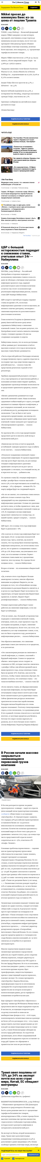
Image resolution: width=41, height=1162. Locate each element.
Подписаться (20, 586)
